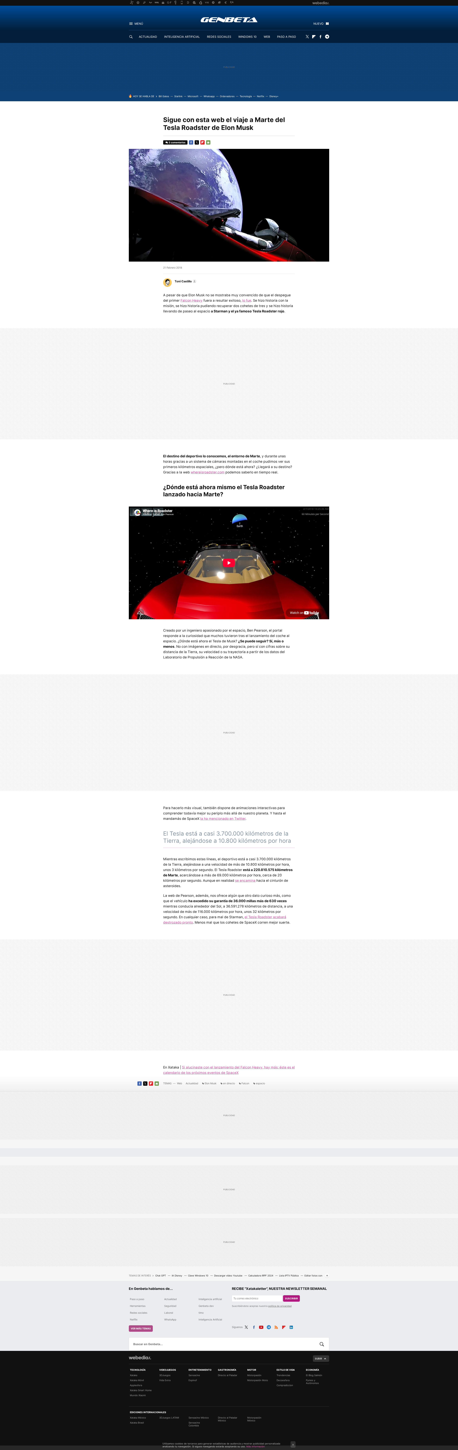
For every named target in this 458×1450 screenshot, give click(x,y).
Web (179, 1083)
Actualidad (192, 1083)
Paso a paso (137, 1299)
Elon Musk (210, 1083)
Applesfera (136, 1385)
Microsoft (193, 96)
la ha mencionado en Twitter (222, 819)
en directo (229, 1083)
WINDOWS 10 (247, 36)
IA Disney (177, 1275)
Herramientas (137, 1305)
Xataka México (138, 1417)
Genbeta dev (206, 1305)
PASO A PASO (286, 36)
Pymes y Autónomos (312, 1382)
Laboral (168, 1312)
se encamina (245, 881)
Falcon (245, 1083)
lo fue (246, 300)
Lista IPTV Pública (289, 1275)
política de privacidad (280, 1306)
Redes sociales (138, 1312)
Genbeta (229, 19)
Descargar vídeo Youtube (228, 1275)
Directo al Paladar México (227, 1419)
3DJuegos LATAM (169, 1417)
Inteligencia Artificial (210, 1319)
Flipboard (314, 37)
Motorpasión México (254, 1419)
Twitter (307, 37)
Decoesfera (283, 1380)
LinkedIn (291, 1326)
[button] (185, 281)
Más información (255, 1446)
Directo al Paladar (227, 1375)
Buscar (322, 1344)
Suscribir (291, 1298)
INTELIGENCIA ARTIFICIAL (182, 36)
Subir (318, 1358)
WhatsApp (170, 1319)
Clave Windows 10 (198, 1275)
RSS (276, 1326)
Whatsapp (209, 96)
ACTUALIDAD (148, 36)
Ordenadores (227, 96)
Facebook (320, 37)
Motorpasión (254, 1375)
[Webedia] (140, 1357)
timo (201, 1312)
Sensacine (194, 1375)
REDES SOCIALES (219, 36)
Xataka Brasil (137, 1422)
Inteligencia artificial (210, 1299)
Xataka (133, 1375)
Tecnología (246, 96)
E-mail (208, 142)
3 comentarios (177, 142)
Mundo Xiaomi (138, 1395)
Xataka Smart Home (141, 1390)
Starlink (178, 96)
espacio (260, 1083)
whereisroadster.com (208, 472)
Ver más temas (141, 1328)
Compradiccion (285, 1385)
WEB (267, 36)
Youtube (261, 1326)
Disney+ (274, 96)
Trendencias (283, 1375)
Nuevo (318, 23)
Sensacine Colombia (194, 1424)
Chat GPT (161, 1275)
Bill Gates (164, 96)
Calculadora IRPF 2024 (261, 1275)
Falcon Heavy (192, 300)
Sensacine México (199, 1417)
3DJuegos (164, 1375)
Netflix (260, 96)
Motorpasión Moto (257, 1380)
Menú (139, 23)
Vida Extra (164, 1380)
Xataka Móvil (137, 1380)
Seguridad (170, 1305)
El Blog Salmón (314, 1375)
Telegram (327, 37)
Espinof (193, 1380)
